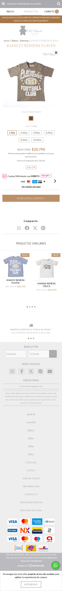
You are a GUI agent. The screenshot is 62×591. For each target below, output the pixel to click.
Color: (31, 112)
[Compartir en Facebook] (27, 228)
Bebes (15, 40)
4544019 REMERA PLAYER (15, 281)
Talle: (31, 126)
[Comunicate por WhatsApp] (55, 565)
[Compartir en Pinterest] (43, 228)
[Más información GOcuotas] (46, 176)
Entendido (31, 584)
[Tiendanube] (31, 567)
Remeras (24, 40)
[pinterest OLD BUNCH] (40, 371)
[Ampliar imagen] (56, 52)
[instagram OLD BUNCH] (12, 371)
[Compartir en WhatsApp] (19, 228)
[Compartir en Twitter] (35, 228)
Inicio (7, 40)
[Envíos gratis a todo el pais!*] (31, 325)
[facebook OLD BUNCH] (21, 371)
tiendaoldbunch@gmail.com (31, 386)
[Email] (49, 371)
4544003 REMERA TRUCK (46, 285)
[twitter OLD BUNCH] (31, 371)
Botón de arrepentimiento (31, 561)
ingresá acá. (52, 558)
